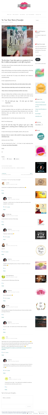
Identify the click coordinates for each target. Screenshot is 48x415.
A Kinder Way (8, 214)
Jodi (7, 244)
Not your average (30, 14)
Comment (29, 406)
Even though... (38, 113)
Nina (7, 336)
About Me (9, 14)
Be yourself (22, 14)
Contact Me (38, 14)
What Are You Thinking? (40, 102)
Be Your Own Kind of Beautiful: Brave (27, 174)
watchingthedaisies (10, 275)
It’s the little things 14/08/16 (6, 174)
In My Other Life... (38, 116)
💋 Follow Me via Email (40, 44)
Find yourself (16, 14)
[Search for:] (40, 20)
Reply (3, 193)
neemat (7, 305)
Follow (37, 59)
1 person (8, 236)
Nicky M (11, 22)
